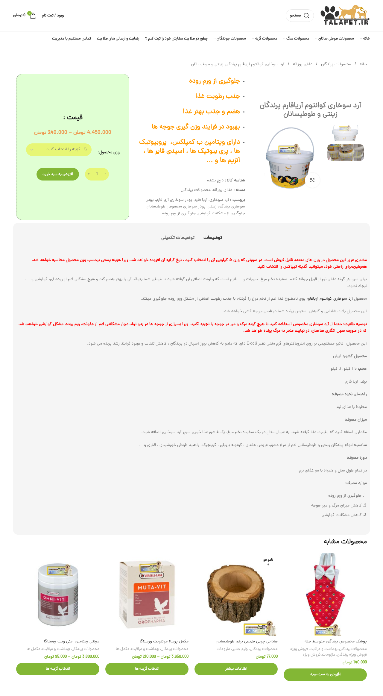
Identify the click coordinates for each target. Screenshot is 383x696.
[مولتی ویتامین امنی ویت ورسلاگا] (57, 594)
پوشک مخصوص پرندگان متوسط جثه (336, 642)
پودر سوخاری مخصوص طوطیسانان (176, 207)
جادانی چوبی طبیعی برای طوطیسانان (247, 642)
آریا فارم (200, 200)
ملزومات (328, 655)
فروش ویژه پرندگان (352, 655)
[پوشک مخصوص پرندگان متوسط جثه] (325, 594)
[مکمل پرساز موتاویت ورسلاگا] (147, 594)
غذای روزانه (302, 64)
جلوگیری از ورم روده (179, 213)
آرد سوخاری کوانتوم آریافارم (330, 299)
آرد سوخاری (219, 200)
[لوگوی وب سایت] (345, 16)
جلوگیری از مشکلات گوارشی (221, 213)
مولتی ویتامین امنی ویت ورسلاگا (71, 642)
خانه (362, 64)
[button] (325, 674)
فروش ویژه (299, 649)
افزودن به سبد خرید (57, 174)
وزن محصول (109, 152)
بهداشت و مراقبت (323, 649)
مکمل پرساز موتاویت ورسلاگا (164, 642)
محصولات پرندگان (335, 64)
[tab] (212, 235)
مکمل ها (123, 649)
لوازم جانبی (240, 649)
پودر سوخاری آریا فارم (174, 200)
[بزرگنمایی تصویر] (312, 180)
